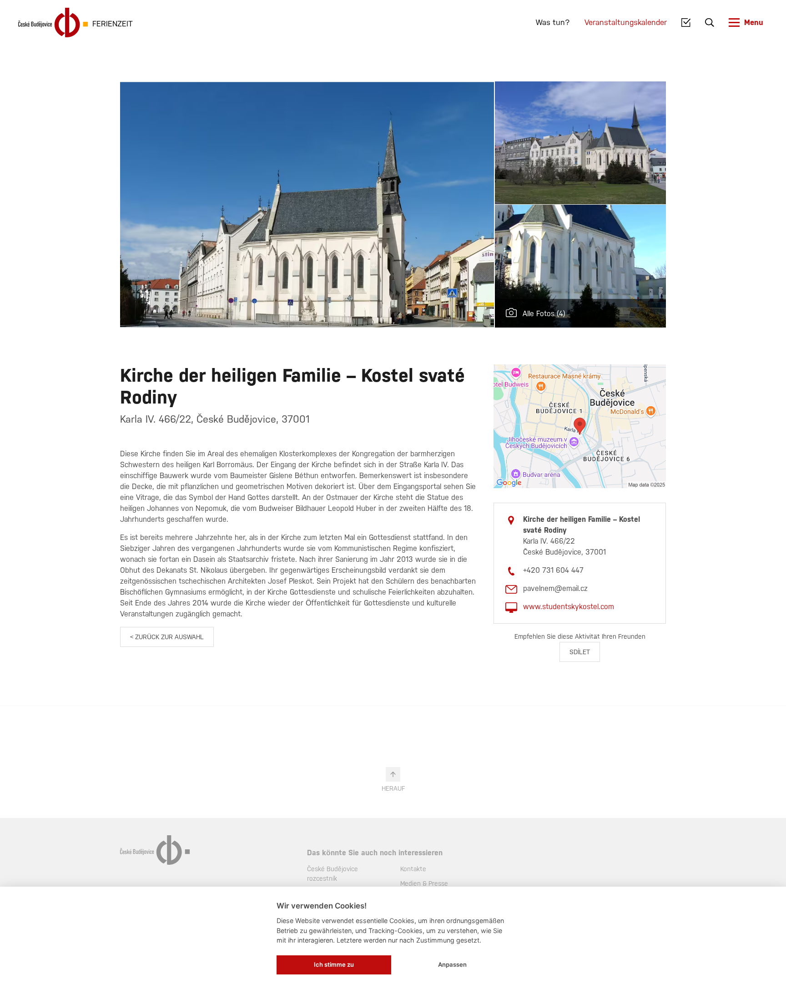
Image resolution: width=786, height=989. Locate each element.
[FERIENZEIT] (53, 22)
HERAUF (393, 788)
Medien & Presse (424, 883)
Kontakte (413, 869)
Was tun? (553, 22)
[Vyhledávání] (709, 23)
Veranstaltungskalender (625, 22)
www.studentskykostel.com (568, 606)
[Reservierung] (686, 23)
